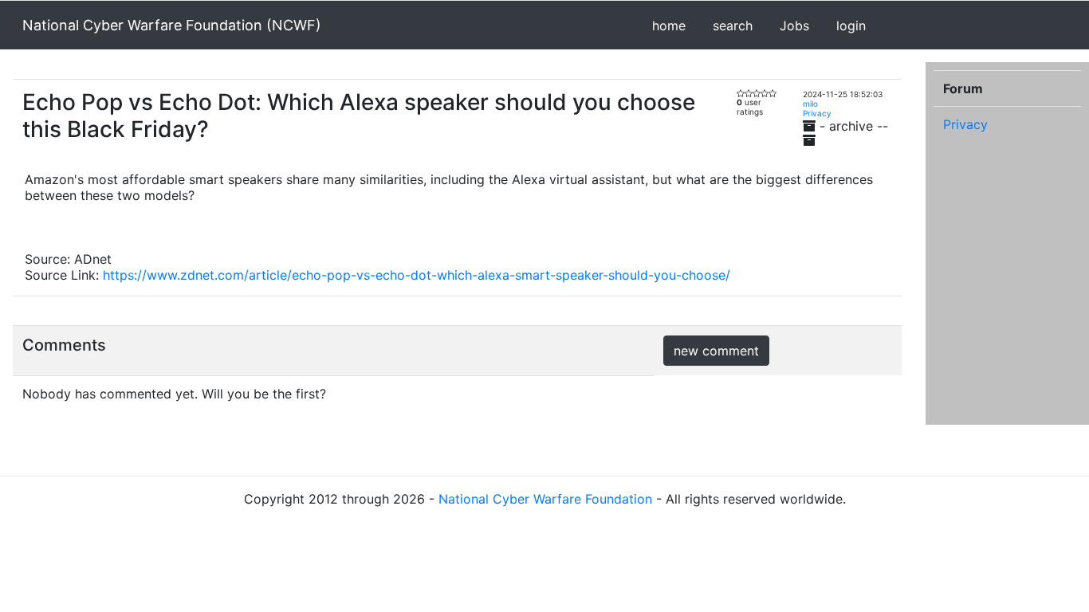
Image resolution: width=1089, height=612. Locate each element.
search (733, 25)
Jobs (794, 25)
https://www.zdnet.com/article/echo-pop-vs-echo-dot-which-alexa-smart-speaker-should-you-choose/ (416, 275)
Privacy (817, 113)
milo (810, 103)
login (851, 25)
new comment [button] (716, 351)
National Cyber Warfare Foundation (545, 499)
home (669, 25)
